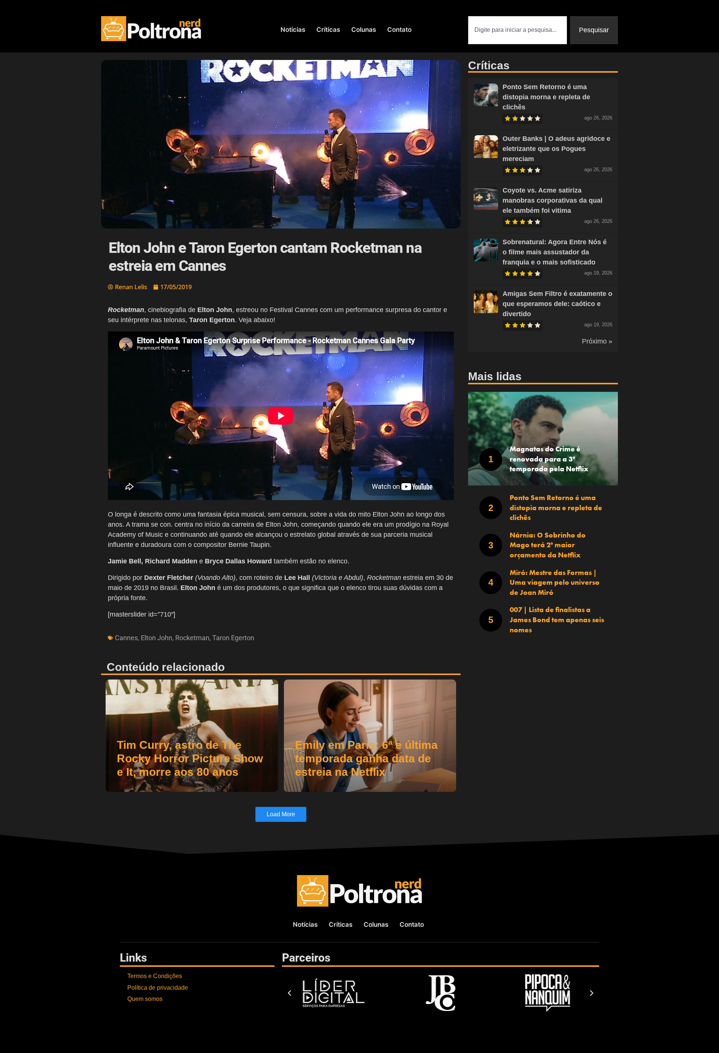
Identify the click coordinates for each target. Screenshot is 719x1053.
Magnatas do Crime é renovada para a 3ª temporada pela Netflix (549, 458)
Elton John (156, 638)
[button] (289, 993)
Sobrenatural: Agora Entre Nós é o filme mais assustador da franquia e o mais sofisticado (555, 252)
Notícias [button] (292, 29)
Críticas (328, 29)
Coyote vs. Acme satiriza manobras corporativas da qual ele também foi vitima (553, 200)
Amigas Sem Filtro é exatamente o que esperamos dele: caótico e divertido (557, 304)
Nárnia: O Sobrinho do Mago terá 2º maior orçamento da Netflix (548, 545)
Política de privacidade (157, 987)
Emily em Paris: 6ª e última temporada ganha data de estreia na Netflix (366, 758)
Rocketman (192, 638)
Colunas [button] (363, 29)
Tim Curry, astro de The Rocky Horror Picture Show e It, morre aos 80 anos (190, 758)
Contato (399, 29)
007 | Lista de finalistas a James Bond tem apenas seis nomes (557, 619)
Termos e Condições (154, 976)
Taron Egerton (233, 638)
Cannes (126, 638)
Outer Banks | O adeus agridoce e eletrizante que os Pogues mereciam (556, 149)
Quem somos (145, 999)
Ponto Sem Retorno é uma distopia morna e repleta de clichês (546, 97)
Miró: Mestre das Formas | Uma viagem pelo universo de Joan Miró (555, 582)
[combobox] (517, 30)
